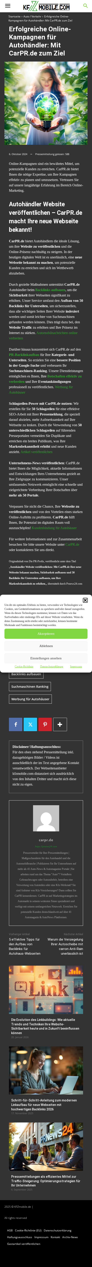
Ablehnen (46, 646)
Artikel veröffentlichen (36, 452)
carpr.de (46, 840)
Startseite (14, 16)
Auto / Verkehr (32, 16)
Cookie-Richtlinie (24, 666)
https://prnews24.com (46, 846)
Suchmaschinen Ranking (29, 686)
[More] (60, 724)
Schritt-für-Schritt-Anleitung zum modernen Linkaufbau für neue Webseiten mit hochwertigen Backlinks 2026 (44, 1105)
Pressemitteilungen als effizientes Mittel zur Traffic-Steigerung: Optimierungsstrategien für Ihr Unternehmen (45, 1181)
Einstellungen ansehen (46, 658)
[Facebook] (15, 724)
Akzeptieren (46, 633)
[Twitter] (30, 724)
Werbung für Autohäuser (30, 699)
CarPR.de (72, 544)
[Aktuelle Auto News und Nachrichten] (46, 6)
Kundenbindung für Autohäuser (54, 528)
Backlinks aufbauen (26, 674)
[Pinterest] (45, 724)
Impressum (76, 666)
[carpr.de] (46, 818)
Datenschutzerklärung (51, 666)
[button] (85, 600)
